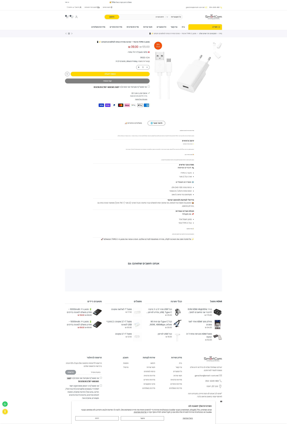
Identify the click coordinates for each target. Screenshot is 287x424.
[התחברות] (76, 17)
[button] (67, 74)
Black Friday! (132, 61)
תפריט (214, 27)
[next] (157, 70)
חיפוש (111, 17)
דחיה (97, 418)
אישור (142, 418)
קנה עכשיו (107, 81)
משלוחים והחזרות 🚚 (133, 123)
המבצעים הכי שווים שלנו (208, 33)
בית (220, 33)
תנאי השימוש (113, 87)
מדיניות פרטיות (100, 87)
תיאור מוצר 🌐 (156, 123)
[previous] (207, 70)
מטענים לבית (121, 61)
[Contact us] (5, 404)
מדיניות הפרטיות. (140, 412)
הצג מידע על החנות (141, 99)
